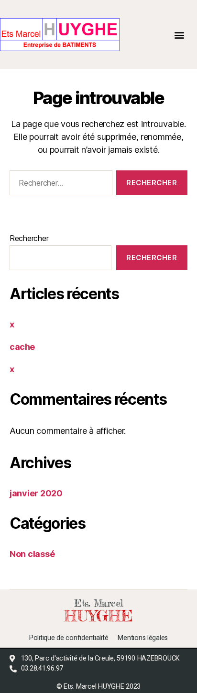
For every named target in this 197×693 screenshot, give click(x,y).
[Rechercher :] (59, 184)
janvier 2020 (36, 493)
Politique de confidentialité (68, 638)
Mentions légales (143, 638)
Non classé (32, 554)
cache (22, 347)
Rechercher (29, 238)
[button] (179, 34)
